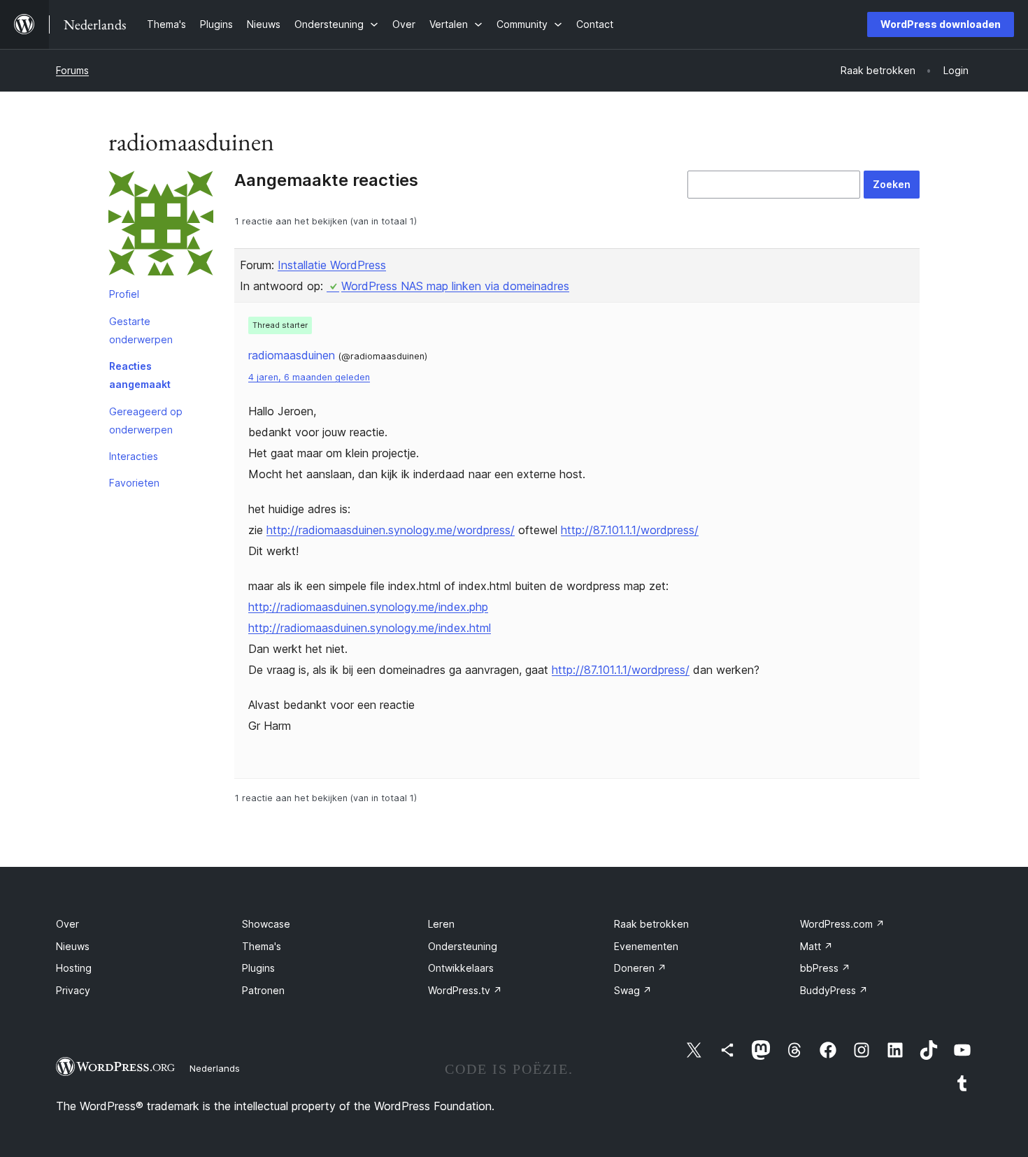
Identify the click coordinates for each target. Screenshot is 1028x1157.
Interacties (133, 456)
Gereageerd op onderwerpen (146, 420)
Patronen (263, 990)
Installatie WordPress (332, 265)
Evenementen (646, 946)
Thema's (261, 946)
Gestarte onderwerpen (141, 330)
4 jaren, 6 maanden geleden (309, 377)
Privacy (73, 990)
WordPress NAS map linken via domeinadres (455, 286)
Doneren (640, 968)
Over (67, 924)
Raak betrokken (651, 924)
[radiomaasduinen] (160, 226)
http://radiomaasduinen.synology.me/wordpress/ (390, 530)
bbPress (825, 968)
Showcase (266, 924)
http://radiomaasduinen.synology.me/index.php (368, 607)
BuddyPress (834, 990)
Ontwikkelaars (461, 968)
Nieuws (73, 946)
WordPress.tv (465, 990)
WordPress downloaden (940, 24)
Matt (816, 946)
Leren (441, 924)
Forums (72, 70)
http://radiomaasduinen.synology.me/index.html (369, 628)
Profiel (124, 294)
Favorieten (134, 483)
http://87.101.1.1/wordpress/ (630, 530)
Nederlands (215, 1068)
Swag (633, 990)
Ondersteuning (462, 946)
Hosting (74, 968)
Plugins (258, 968)
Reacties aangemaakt (140, 375)
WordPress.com (842, 924)
